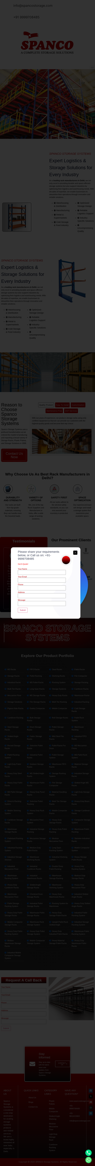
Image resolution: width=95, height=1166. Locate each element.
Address (21, 592)
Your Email (22, 577)
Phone (20, 584)
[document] (47, 583)
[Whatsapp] (88, 1160)
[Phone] (88, 1153)
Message (21, 600)
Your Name (22, 569)
